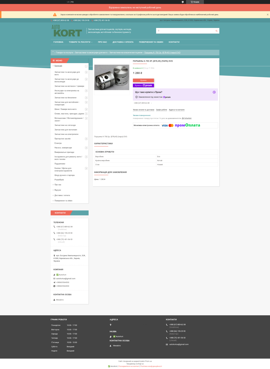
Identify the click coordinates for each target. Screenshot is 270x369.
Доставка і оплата (123, 42)
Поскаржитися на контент (129, 366)
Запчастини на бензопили (65, 98)
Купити (143, 80)
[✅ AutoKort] (67, 31)
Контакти (174, 42)
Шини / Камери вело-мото (65, 109)
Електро (58, 143)
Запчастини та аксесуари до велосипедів (67, 80)
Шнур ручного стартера (65, 175)
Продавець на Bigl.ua (135, 364)
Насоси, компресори (63, 148)
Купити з (138, 85)
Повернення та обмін (151, 42)
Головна (58, 42)
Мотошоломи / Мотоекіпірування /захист (69, 119)
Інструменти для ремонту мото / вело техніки (68, 158)
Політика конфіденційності (151, 366)
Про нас (102, 42)
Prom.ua (148, 361)
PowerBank (59, 180)
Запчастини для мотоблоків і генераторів (67, 103)
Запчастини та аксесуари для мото (91, 52)
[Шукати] (216, 31)
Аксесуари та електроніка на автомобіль (67, 92)
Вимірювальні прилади (64, 152)
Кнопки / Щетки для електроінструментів (63, 169)
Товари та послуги (79, 42)
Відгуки (58, 190)
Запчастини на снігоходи (65, 125)
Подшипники (60, 164)
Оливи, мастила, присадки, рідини (69, 114)
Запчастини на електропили (66, 134)
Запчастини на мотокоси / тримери (69, 86)
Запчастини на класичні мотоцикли (126, 52)
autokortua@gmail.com (65, 278)
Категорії (58, 66)
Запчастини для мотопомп (66, 130)
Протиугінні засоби (62, 139)
